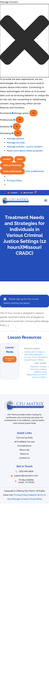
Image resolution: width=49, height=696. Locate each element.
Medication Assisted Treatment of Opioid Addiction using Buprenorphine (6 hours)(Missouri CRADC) (36, 371)
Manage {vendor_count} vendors (24, 146)
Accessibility (36, 499)
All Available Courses (24, 441)
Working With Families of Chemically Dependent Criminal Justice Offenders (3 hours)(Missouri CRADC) (36, 356)
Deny (20, 159)
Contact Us (24, 458)
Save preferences (12, 171)
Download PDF (9, 359)
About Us (24, 454)
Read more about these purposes (25, 150)
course (35, 298)
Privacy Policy (14, 180)
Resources (24, 449)
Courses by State (24, 437)
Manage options (15, 138)
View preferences (12, 165)
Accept (7, 159)
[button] (24, 40)
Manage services (16, 142)
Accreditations (24, 445)
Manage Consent (20, 499)
